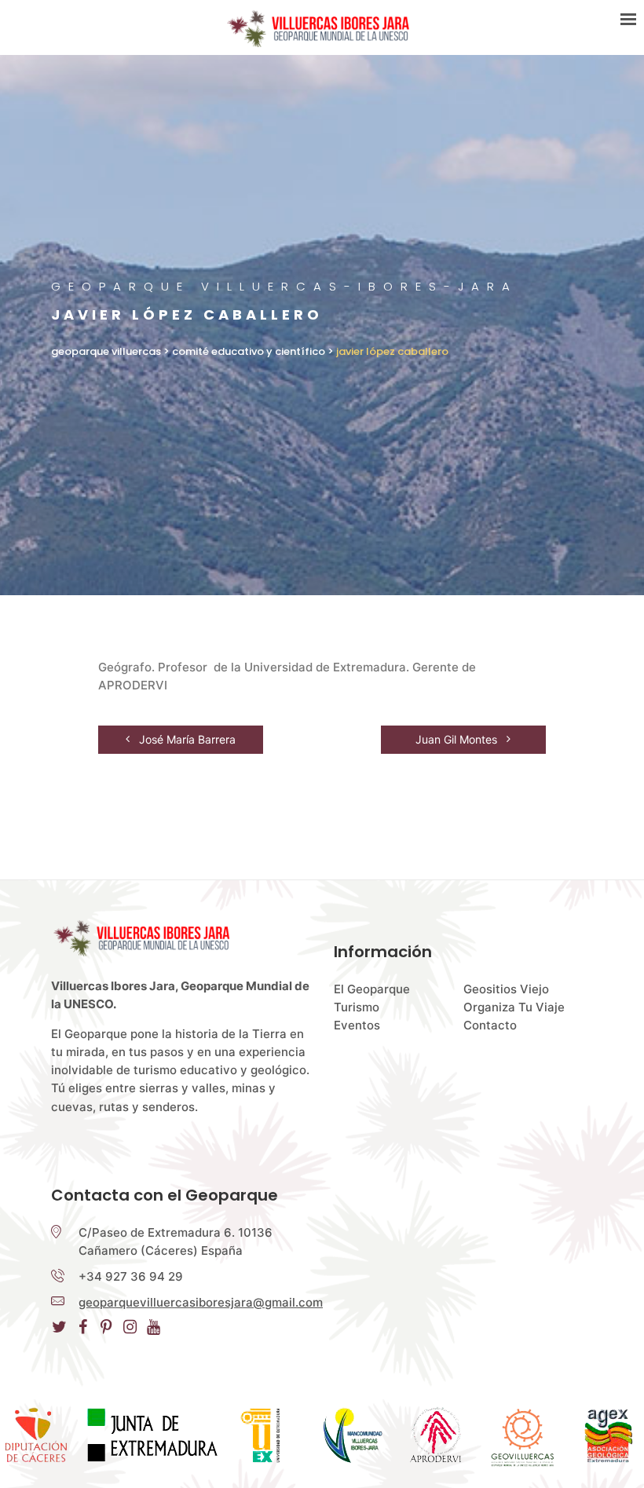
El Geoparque (372, 989)
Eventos (357, 1025)
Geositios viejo (506, 989)
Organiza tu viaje (514, 1007)
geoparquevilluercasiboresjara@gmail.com (201, 1302)
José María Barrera (186, 739)
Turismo (356, 1007)
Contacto (490, 1025)
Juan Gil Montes (457, 739)
